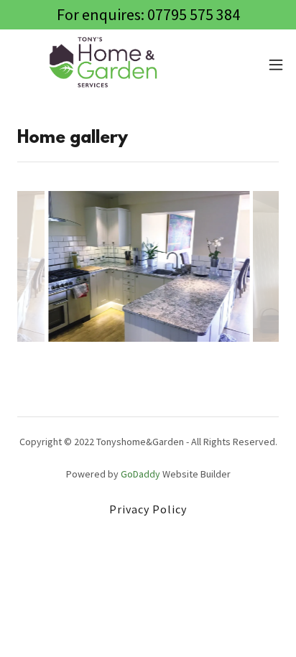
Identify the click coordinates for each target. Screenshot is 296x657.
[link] (105, 64)
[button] (276, 64)
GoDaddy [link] (140, 473)
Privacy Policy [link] (148, 509)
